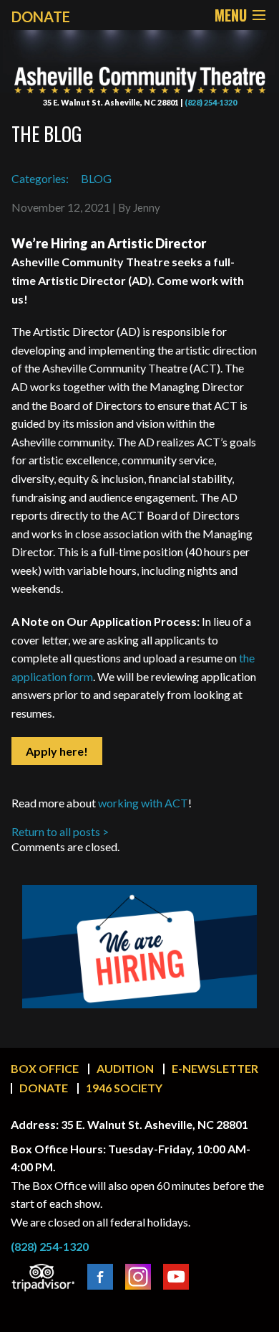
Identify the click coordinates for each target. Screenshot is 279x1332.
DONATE (40, 16)
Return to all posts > (60, 831)
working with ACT (143, 803)
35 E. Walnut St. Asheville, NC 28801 (111, 102)
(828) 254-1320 (211, 102)
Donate (43, 1087)
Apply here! (57, 751)
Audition (125, 1068)
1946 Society (124, 1087)
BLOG (96, 178)
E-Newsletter (215, 1068)
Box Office (45, 1068)
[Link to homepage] (139, 69)
